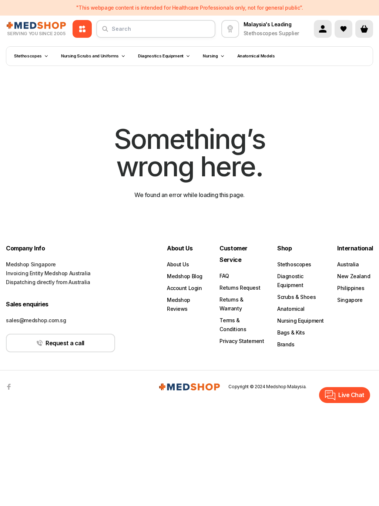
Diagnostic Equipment (290, 280)
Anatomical (291, 309)
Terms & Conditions (232, 324)
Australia (348, 264)
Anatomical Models (256, 56)
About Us (178, 264)
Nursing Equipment (300, 320)
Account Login (184, 288)
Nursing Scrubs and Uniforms (90, 56)
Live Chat (351, 395)
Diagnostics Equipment (161, 56)
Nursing (210, 56)
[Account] (323, 29)
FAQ (224, 276)
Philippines (350, 288)
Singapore (349, 300)
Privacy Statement (241, 341)
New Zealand (353, 276)
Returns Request (239, 287)
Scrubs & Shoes (296, 297)
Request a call (65, 343)
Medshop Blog (184, 276)
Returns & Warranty (231, 304)
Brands (285, 344)
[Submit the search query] (105, 32)
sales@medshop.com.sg (36, 320)
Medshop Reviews (178, 304)
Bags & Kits (291, 332)
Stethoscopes (28, 56)
